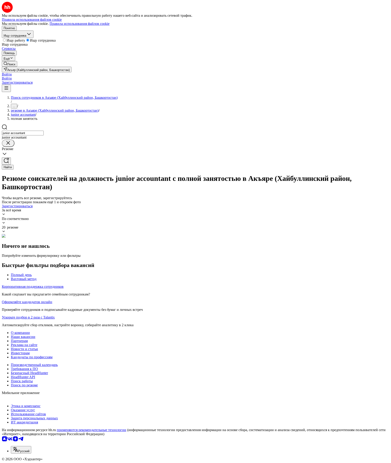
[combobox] (23, 133)
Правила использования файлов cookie (80, 24)
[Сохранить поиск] (6, 161)
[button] (7, 74)
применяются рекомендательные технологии (91, 430)
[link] (9, 64)
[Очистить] (8, 143)
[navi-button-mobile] (6, 88)
